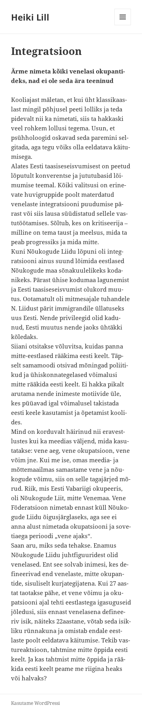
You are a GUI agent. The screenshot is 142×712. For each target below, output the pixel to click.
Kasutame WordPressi (35, 703)
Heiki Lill (30, 17)
